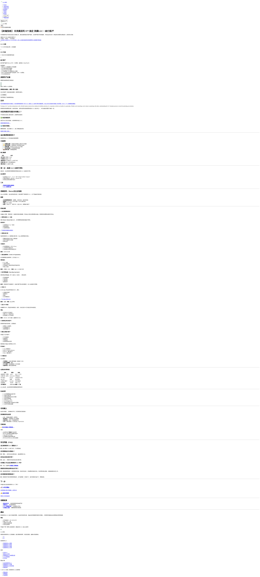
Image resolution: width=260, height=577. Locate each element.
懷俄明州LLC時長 (7, 544)
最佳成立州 (6, 503)
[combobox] (4, 21)
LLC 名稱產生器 (7, 186)
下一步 (67, 103)
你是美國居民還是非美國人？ (8, 103)
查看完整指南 (38, 40)
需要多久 (5, 504)
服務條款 (5, 573)
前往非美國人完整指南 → (8, 427)
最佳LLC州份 (6, 554)
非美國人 (55, 103)
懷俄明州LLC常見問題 (8, 565)
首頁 (5, 4)
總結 (74, 103)
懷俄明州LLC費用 (7, 543)
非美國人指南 (6, 507)
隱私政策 (5, 572)
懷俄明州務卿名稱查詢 (8, 185)
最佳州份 (6, 6)
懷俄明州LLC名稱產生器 (9, 555)
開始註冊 (6, 7)
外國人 (6, 9)
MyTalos (5, 558)
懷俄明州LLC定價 (7, 564)
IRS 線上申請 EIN (6, 299)
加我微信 (3, 94)
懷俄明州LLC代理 (7, 547)
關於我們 (6, 17)
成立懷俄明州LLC (7, 563)
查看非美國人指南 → (6, 131)
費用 (5, 10)
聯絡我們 (5, 567)
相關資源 (71, 103)
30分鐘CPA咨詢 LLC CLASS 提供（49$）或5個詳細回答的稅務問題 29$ (18, 40)
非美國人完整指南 (13, 465)
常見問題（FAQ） (61, 103)
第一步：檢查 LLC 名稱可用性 (31, 103)
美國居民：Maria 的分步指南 (46, 103)
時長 (5, 12)
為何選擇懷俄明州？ (19, 103)
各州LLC (5, 552)
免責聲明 (5, 575)
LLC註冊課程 (6, 556)
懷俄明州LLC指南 (7, 546)
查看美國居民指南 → (6, 123)
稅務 (5, 13)
